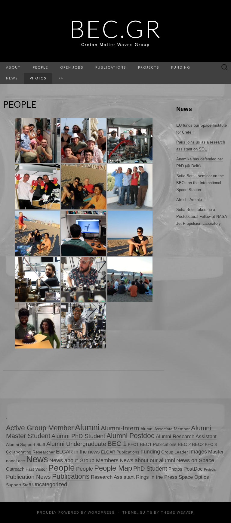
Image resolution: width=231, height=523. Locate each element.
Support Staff (18, 485)
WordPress (101, 512)
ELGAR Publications (120, 452)
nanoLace (15, 461)
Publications (110, 67)
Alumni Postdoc (130, 436)
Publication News (28, 477)
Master (216, 452)
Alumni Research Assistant (186, 436)
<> (60, 78)
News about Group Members (84, 460)
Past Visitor (36, 469)
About (13, 67)
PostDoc (193, 469)
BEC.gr (115, 28)
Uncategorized (49, 484)
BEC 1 (117, 443)
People (40, 67)
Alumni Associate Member (165, 429)
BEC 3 (211, 444)
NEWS (12, 78)
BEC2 (198, 444)
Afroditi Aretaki (189, 199)
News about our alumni (147, 460)
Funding (180, 67)
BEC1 (133, 444)
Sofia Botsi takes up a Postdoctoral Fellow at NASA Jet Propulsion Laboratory (201, 216)
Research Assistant (113, 477)
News (37, 459)
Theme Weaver (177, 512)
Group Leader (174, 452)
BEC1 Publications (158, 444)
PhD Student (150, 468)
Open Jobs (71, 67)
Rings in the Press (156, 477)
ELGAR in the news (78, 452)
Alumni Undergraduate (76, 443)
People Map (113, 468)
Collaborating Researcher (30, 452)
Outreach (15, 469)
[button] (37, 140)
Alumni (87, 427)
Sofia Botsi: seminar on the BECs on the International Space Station (200, 183)
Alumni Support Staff (25, 444)
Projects (148, 67)
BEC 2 (184, 444)
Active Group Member (40, 428)
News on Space (195, 460)
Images (198, 452)
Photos (38, 78)
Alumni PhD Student (78, 436)
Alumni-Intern (120, 428)
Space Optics (194, 477)
